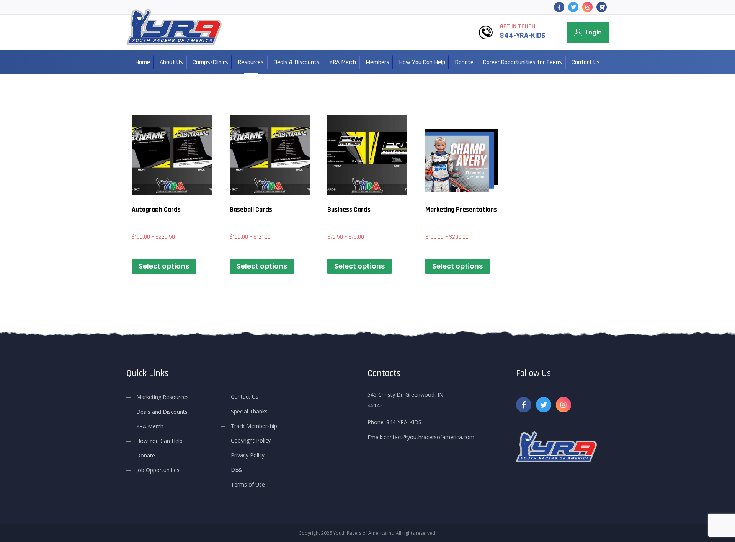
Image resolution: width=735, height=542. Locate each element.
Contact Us (586, 62)
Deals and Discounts (162, 411)
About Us (171, 62)
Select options (164, 266)
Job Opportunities (158, 470)
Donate (464, 62)
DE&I (237, 469)
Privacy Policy (248, 455)
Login (594, 32)
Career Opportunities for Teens (522, 62)
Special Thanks (249, 411)
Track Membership (254, 426)
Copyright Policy (251, 440)
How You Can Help (422, 62)
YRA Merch (342, 62)
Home (142, 62)
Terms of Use (248, 484)
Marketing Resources (162, 396)
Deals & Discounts (296, 62)
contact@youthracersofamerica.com (429, 437)
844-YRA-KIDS (523, 36)
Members (377, 62)
